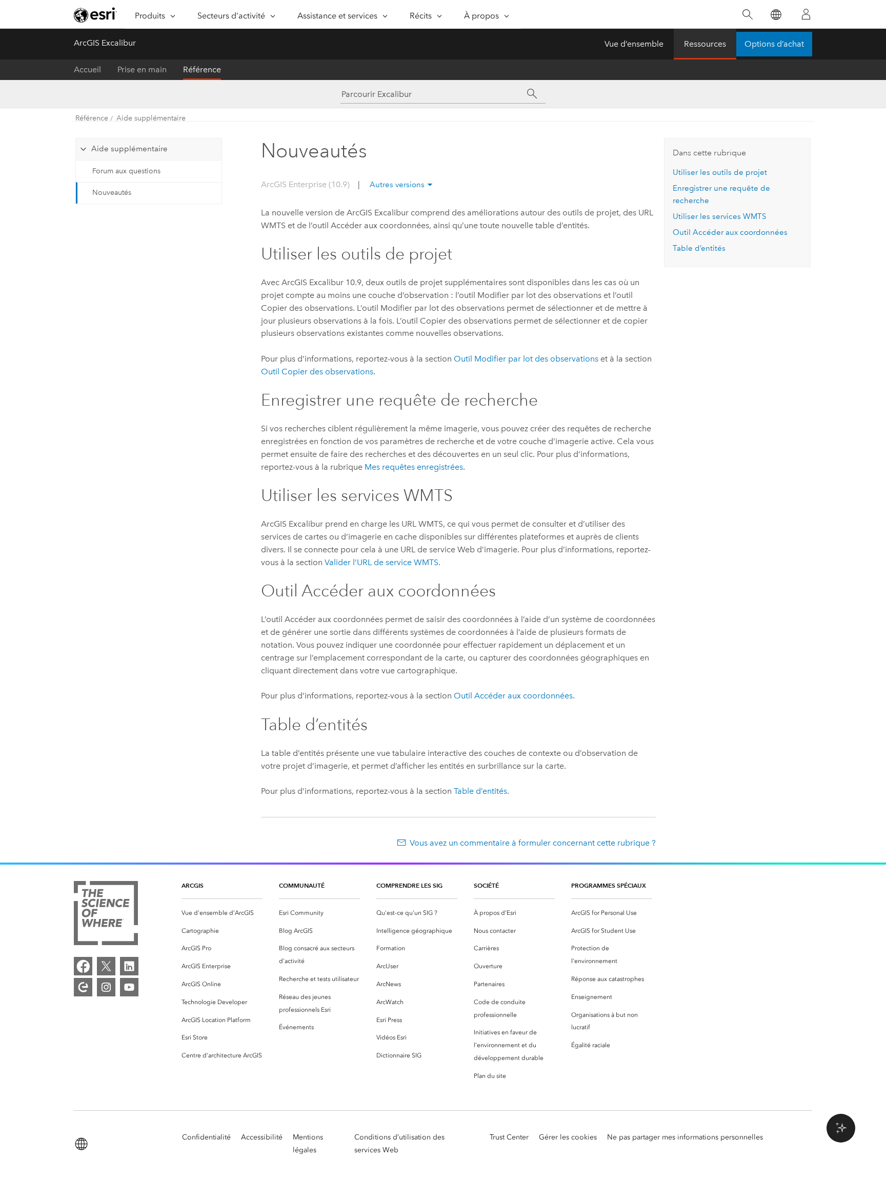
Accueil (87, 69)
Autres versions (397, 184)
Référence (202, 69)
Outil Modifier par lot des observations (526, 359)
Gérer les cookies (568, 1137)
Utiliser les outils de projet (720, 172)
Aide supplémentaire (151, 118)
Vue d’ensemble (634, 44)
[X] (106, 966)
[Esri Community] (83, 987)
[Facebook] (83, 966)
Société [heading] (486, 885)
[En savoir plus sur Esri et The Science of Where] (106, 915)
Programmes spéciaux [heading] (608, 885)
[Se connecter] (806, 14)
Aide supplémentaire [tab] (129, 148)
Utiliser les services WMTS (719, 216)
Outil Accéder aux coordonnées (513, 695)
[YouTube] (129, 987)
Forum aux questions (126, 171)
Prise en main (142, 69)
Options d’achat (774, 44)
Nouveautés (111, 192)
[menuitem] (222, 913)
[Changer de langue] (775, 15)
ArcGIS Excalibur (105, 43)
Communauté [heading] (302, 885)
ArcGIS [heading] (193, 885)
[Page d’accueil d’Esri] (95, 15)
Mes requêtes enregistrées (414, 467)
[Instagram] (106, 987)
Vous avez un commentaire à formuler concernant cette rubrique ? (533, 843)
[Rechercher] (747, 15)
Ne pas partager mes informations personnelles (685, 1137)
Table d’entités (480, 791)
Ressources (705, 44)
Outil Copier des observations (317, 371)
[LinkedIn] (129, 966)
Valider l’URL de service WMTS (381, 562)
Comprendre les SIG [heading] (409, 885)
